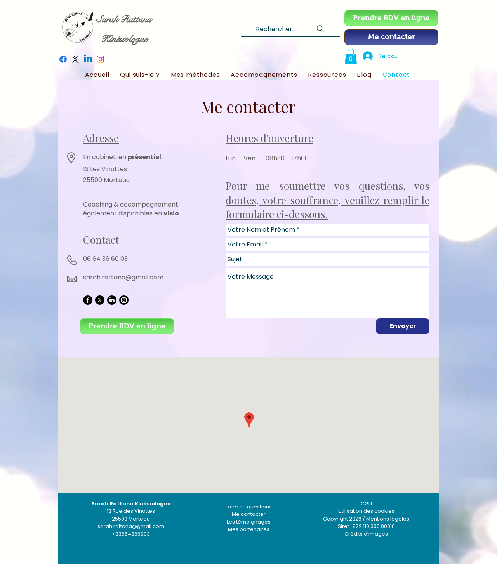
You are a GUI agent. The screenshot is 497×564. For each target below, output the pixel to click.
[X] (75, 59)
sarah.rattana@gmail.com (123, 277)
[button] (350, 56)
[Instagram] (100, 59)
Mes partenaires (248, 529)
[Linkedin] (88, 59)
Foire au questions (249, 506)
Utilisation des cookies (366, 511)
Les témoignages (249, 522)
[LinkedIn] (111, 300)
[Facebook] (63, 59)
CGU (366, 503)
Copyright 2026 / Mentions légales (366, 518)
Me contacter (249, 514)
